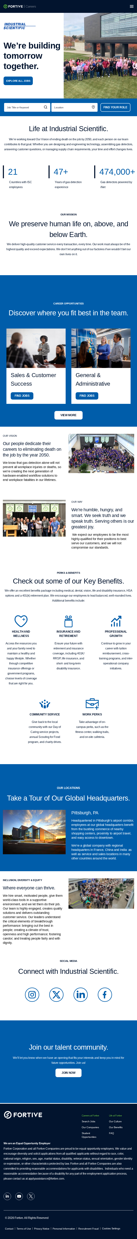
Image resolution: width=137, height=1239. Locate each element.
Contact (9, 1228)
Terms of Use (24, 1228)
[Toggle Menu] (132, 6)
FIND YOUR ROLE (115, 107)
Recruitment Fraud (88, 1228)
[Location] (74, 107)
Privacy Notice (41, 1228)
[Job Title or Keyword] (27, 107)
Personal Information (64, 1228)
